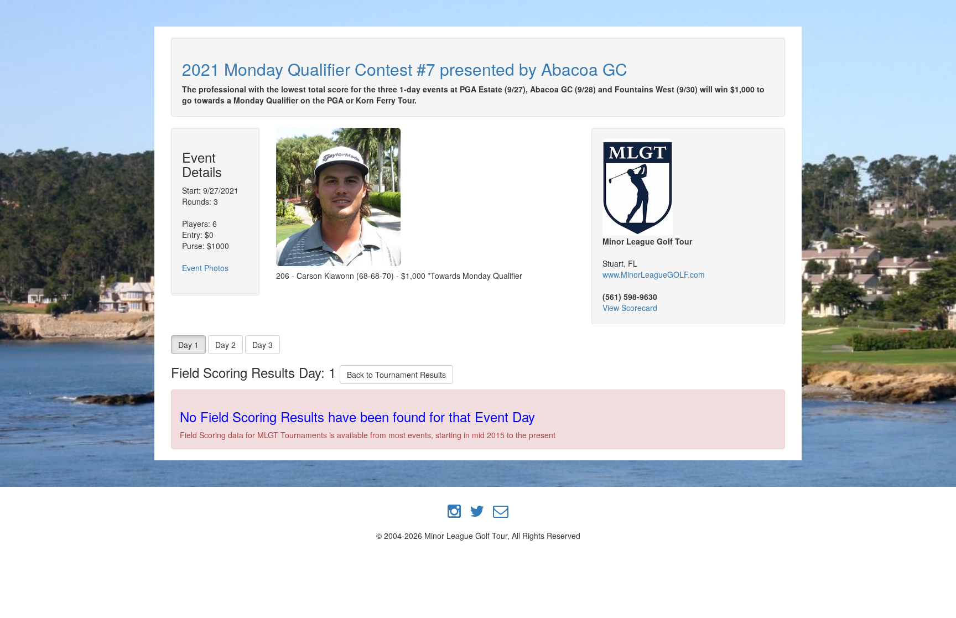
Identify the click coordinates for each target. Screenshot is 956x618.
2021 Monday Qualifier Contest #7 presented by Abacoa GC (404, 69)
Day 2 (225, 344)
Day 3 (262, 344)
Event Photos (205, 267)
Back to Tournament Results (396, 374)
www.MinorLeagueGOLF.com (653, 274)
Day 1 (188, 344)
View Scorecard (629, 307)
